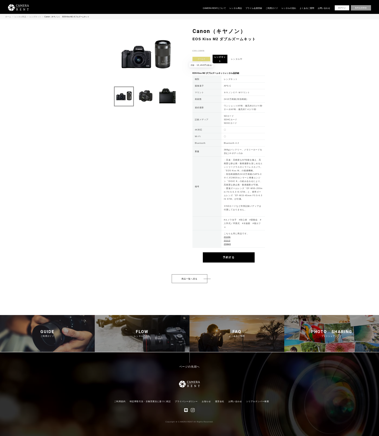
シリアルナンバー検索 (257, 401)
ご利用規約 (120, 401)
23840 (227, 244)
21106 (227, 237)
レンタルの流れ (289, 8)
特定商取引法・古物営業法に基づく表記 (150, 401)
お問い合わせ (324, 8)
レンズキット (220, 59)
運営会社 (219, 401)
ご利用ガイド (272, 8)
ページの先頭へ (189, 367)
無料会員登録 (361, 8)
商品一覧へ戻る (189, 279)
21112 (227, 240)
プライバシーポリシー (186, 401)
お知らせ (206, 401)
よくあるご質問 (307, 8)
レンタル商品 (235, 8)
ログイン (342, 8)
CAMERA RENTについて (214, 8)
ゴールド (201, 59)
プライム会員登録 (253, 8)
